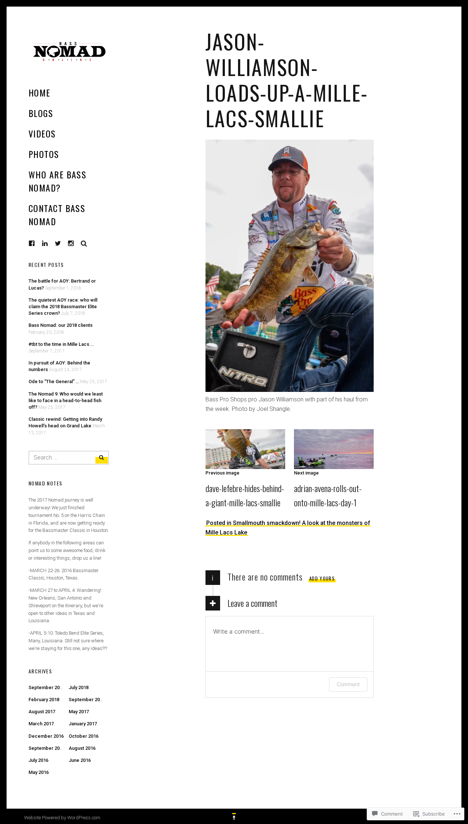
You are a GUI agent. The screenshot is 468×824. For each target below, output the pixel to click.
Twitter (58, 243)
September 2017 (87, 699)
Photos (44, 153)
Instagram (76, 243)
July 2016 (38, 760)
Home (39, 92)
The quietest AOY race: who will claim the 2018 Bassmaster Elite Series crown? (63, 306)
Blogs (41, 113)
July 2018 (78, 687)
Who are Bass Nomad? (57, 181)
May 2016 (39, 772)
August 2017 (42, 711)
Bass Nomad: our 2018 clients (61, 325)
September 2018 (47, 687)
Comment (348, 684)
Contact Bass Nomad (57, 214)
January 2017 (83, 723)
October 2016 (83, 736)
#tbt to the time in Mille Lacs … (61, 344)
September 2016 (47, 748)
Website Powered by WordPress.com (62, 817)
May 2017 (79, 711)
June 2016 (80, 760)
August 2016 (82, 748)
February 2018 (44, 699)
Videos (42, 133)
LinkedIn (50, 243)
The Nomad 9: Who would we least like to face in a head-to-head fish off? (66, 400)
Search (84, 243)
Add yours (322, 578)
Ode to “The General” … (54, 381)
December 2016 (46, 736)
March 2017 (41, 723)
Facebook (37, 243)
